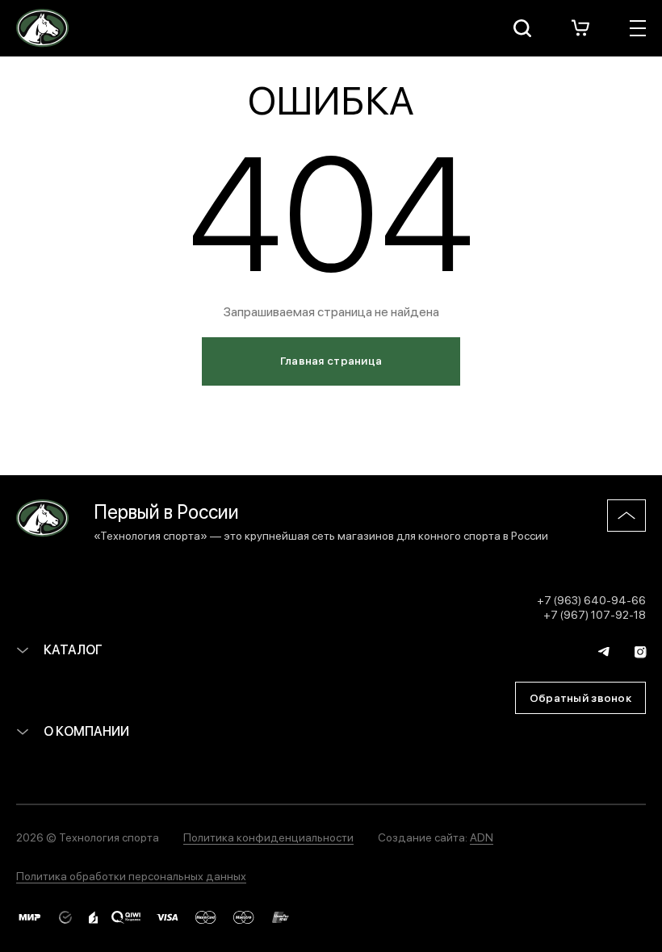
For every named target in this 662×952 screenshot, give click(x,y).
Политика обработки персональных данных (131, 875)
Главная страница (331, 360)
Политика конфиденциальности (268, 836)
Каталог (72, 649)
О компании (85, 730)
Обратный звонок (580, 697)
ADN (481, 836)
